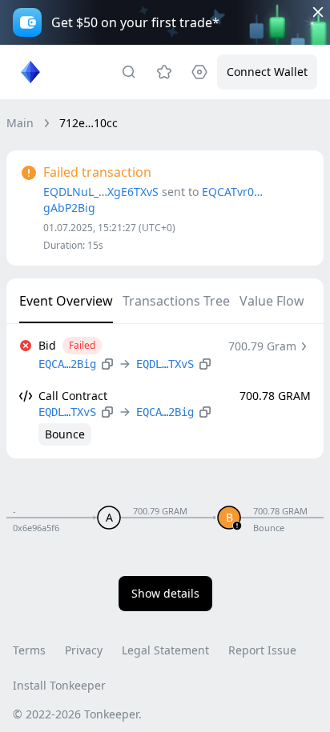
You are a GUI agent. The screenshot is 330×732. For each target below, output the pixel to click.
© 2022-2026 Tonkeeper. (77, 714)
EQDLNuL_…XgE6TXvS (101, 191)
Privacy (84, 650)
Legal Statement (165, 650)
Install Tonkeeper (59, 685)
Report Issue (262, 650)
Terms (29, 650)
